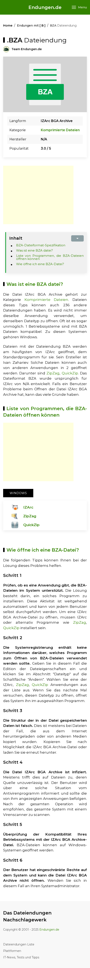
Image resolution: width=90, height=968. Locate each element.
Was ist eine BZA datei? (34, 250)
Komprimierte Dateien (60, 130)
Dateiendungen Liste (18, 944)
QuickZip (70, 373)
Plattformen (12, 951)
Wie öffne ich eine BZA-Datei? (40, 264)
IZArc (28, 507)
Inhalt (15, 238)
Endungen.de (45, 7)
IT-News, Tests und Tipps (21, 957)
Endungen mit (31, 25)
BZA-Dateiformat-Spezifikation (40, 245)
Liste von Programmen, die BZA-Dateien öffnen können (50, 257)
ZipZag (52, 373)
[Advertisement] (38, 195)
